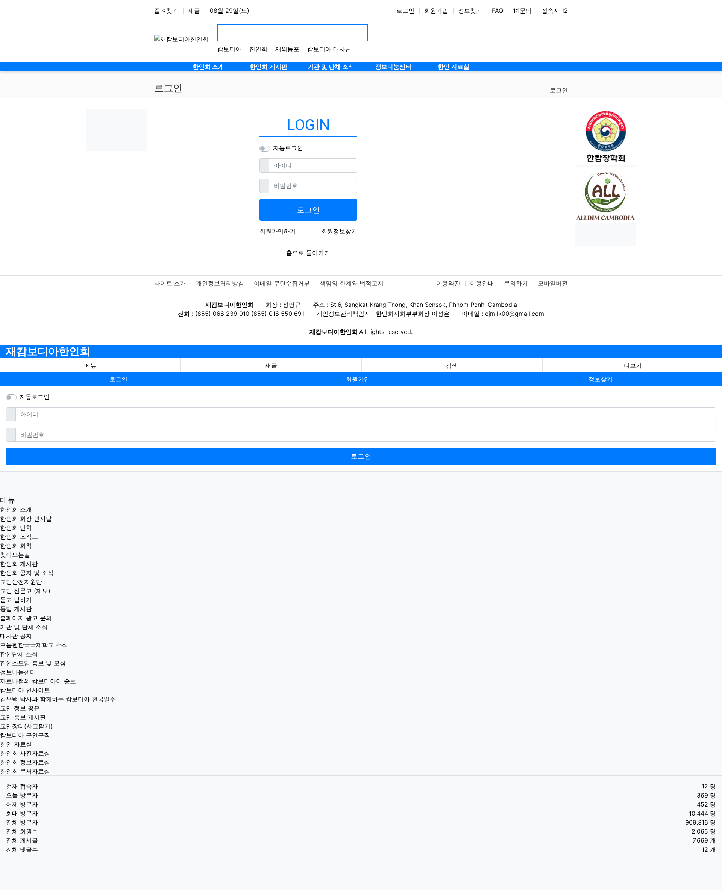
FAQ (497, 10)
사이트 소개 (170, 283)
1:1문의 (522, 10)
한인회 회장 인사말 (26, 518)
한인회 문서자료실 (25, 771)
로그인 (405, 10)
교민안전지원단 (21, 581)
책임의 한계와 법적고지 (352, 283)
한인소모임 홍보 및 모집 (33, 663)
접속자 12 (555, 10)
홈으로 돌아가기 (308, 252)
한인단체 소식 (19, 654)
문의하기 (516, 283)
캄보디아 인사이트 (25, 690)
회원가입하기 (277, 231)
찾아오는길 (15, 554)
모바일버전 (553, 283)
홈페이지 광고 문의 (26, 618)
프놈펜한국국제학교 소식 (34, 645)
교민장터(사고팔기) (26, 726)
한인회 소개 (16, 509)
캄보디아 (229, 49)
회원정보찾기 (339, 231)
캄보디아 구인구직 (25, 735)
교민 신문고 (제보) (25, 590)
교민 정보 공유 (20, 708)
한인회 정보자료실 (25, 762)
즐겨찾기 (166, 10)
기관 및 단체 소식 (24, 627)
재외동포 (287, 49)
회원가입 (436, 10)
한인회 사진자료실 (25, 753)
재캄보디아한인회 (48, 351)
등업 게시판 (16, 609)
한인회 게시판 (19, 563)
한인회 (258, 49)
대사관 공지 (16, 636)
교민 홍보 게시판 (23, 717)
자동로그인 (288, 148)
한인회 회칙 (16, 545)
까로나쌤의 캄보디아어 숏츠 (38, 681)
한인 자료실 (16, 744)
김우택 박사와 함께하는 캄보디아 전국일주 (58, 699)
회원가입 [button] (358, 379)
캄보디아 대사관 (329, 49)
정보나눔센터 (18, 672)
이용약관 (448, 283)
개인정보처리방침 (220, 283)
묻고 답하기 (16, 599)
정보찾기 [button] (601, 379)
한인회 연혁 (16, 527)
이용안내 (482, 283)
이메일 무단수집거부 (282, 283)
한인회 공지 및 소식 (27, 572)
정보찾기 (470, 10)
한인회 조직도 (19, 536)
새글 (194, 10)
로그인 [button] (118, 379)
